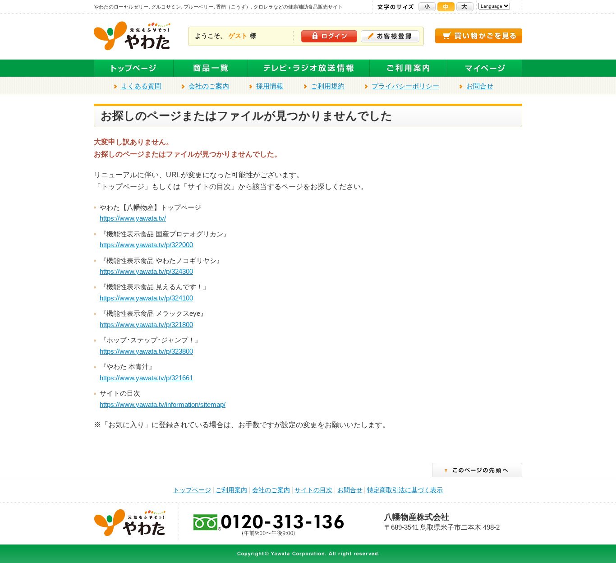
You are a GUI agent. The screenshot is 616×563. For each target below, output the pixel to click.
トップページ (134, 68)
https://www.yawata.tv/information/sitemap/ (162, 404)
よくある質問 (141, 86)
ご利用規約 (328, 86)
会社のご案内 (208, 86)
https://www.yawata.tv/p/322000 (146, 245)
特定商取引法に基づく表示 (405, 490)
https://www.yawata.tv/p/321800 (146, 324)
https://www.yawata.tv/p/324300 (146, 271)
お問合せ (479, 86)
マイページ (484, 68)
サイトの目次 (313, 490)
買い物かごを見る (478, 35)
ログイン (329, 36)
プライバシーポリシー (405, 86)
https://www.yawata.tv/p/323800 (146, 351)
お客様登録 (390, 36)
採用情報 (269, 86)
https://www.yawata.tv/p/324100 (146, 298)
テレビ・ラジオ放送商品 (309, 68)
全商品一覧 (211, 68)
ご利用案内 (408, 68)
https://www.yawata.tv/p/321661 (146, 378)
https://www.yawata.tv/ (133, 218)
